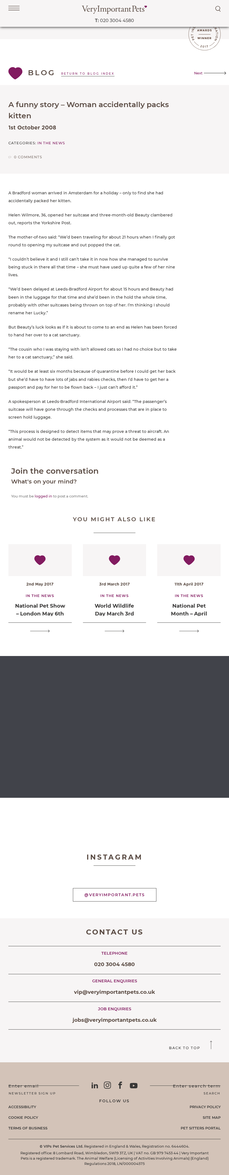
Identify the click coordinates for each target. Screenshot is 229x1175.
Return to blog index (88, 73)
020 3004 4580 (114, 20)
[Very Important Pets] (114, 12)
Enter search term (197, 1086)
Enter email (23, 1086)
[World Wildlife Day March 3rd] (114, 631)
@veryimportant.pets (114, 894)
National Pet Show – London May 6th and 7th (40, 613)
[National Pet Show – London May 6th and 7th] (40, 631)
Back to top (185, 1048)
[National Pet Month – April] (189, 631)
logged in (43, 496)
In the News (51, 143)
